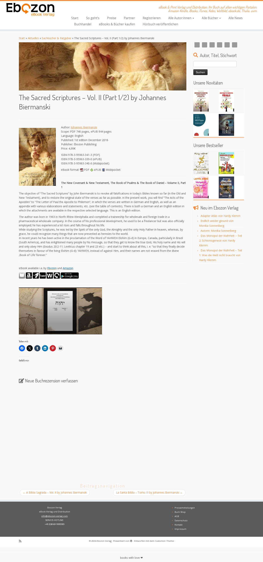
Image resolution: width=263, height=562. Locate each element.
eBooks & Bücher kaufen (117, 24)
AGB (177, 516)
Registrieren (152, 18)
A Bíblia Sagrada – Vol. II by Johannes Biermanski (55, 492)
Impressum (180, 528)
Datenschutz (181, 520)
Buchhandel (82, 24)
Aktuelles (33, 38)
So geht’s (92, 18)
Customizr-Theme (164, 540)
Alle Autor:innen (180, 18)
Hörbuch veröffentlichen (160, 24)
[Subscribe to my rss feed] (21, 541)
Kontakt (179, 524)
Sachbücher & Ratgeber (56, 38)
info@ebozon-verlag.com (54, 516)
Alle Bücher (210, 18)
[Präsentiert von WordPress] (131, 540)
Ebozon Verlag (104, 540)
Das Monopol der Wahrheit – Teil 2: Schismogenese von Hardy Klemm (220, 240)
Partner (129, 18)
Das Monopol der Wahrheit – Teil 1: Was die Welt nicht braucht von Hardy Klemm (220, 255)
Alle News (236, 18)
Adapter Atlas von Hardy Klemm (220, 216)
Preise (111, 18)
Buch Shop (180, 511)
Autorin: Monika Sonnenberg (218, 230)
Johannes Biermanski (84, 127)
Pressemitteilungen (185, 507)
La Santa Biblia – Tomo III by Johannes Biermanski (149, 492)
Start (74, 18)
